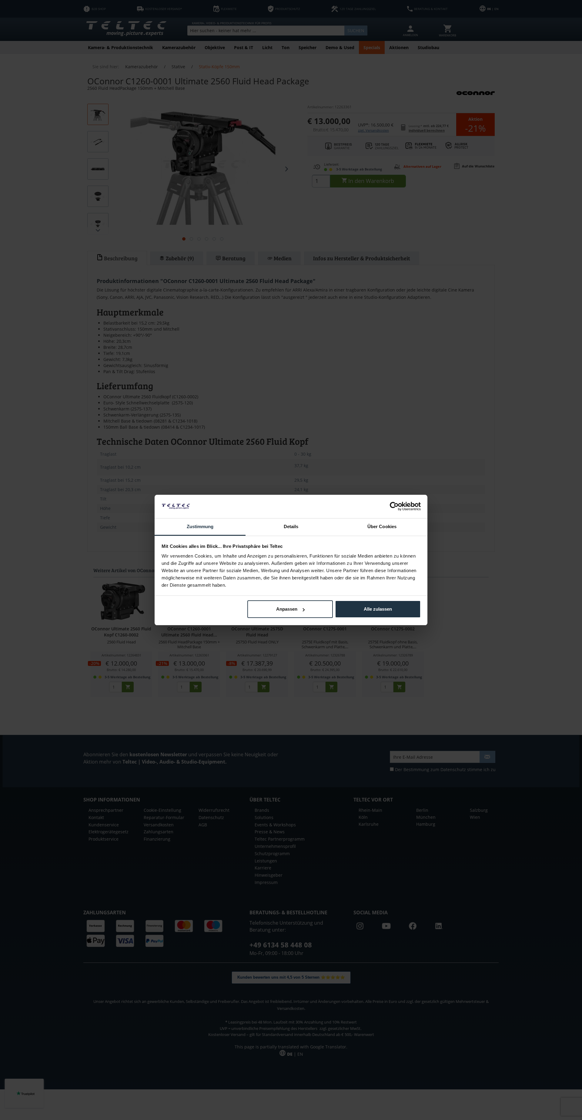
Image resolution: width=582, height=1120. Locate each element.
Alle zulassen (378, 609)
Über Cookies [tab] (381, 526)
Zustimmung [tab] (200, 526)
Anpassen (286, 609)
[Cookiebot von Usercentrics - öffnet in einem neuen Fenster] (394, 506)
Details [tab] (291, 526)
